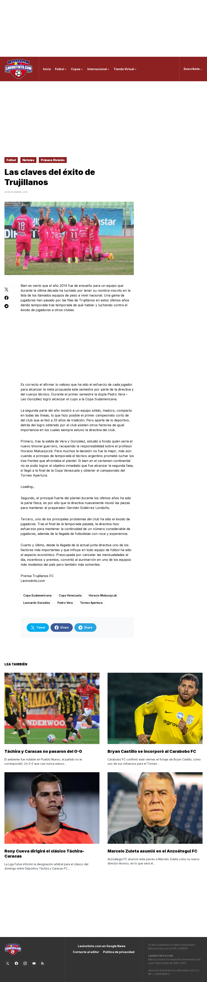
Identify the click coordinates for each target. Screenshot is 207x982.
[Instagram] (25, 963)
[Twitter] (7, 963)
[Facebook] (16, 963)
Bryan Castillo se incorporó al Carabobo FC (152, 751)
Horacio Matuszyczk (103, 595)
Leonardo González (36, 602)
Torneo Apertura (91, 602)
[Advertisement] (103, 28)
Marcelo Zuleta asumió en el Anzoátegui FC (152, 851)
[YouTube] (34, 963)
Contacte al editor (86, 952)
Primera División (52, 160)
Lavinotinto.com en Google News (102, 946)
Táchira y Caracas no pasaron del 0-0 (43, 751)
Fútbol (11, 160)
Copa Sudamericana (37, 595)
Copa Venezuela (70, 595)
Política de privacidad (118, 952)
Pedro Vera (65, 602)
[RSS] (42, 963)
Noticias (28, 160)
